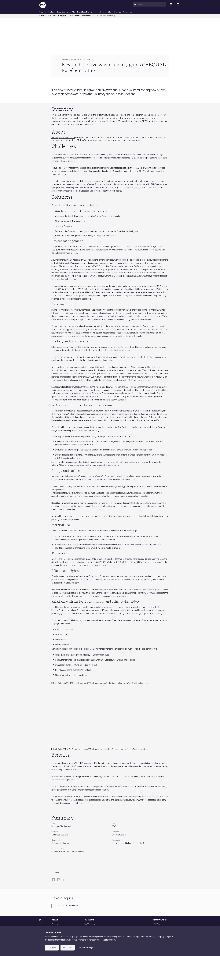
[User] (178, 4)
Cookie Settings (86, 948)
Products (51, 12)
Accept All (51, 948)
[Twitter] (64, 880)
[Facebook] (53, 880)
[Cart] (171, 4)
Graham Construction (60, 843)
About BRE (71, 12)
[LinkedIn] (58, 880)
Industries (102, 12)
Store (110, 12)
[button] (163, 4)
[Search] (135, 4)
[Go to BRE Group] (42, 5)
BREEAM (55, 906)
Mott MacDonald (119, 835)
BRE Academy (90, 924)
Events (93, 12)
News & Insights (83, 12)
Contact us (127, 12)
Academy (117, 12)
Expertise (61, 12)
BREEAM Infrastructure (70, 906)
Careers (55, 924)
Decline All (67, 948)
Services (42, 12)
